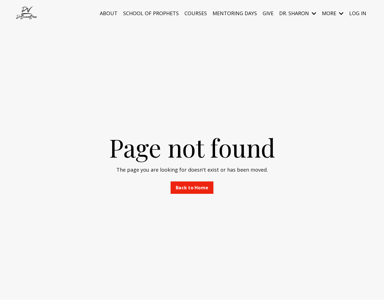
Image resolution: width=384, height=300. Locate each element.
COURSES (195, 13)
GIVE (268, 13)
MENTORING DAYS (235, 13)
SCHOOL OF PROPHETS (151, 13)
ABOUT (109, 13)
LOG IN (357, 13)
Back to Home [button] (192, 188)
